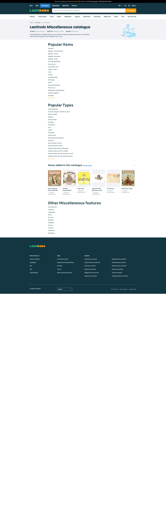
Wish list (66, 6)
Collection (55, 6)
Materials (51, 220)
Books (59, 16)
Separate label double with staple (58, 148)
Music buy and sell (117, 269)
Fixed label (51, 125)
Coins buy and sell (90, 266)
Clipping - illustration (54, 56)
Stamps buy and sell (91, 259)
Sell (37, 6)
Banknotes (86, 16)
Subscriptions (34, 272)
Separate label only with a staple (58, 151)
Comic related (52, 119)
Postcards (97, 16)
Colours (50, 225)
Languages (51, 212)
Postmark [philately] (54, 85)
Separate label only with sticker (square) (60, 156)
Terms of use (114, 289)
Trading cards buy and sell (120, 276)
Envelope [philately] (54, 61)
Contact (59, 266)
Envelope (51, 122)
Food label (51, 132)
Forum (74, 6)
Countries (51, 209)
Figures (77, 16)
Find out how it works (105, 1)
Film (122, 16)
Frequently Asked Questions (65, 262)
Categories (51, 233)
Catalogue (45, 6)
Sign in (134, 5)
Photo (50, 82)
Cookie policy (132, 289)
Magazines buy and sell (92, 272)
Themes (50, 228)
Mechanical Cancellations (56, 138)
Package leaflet (53, 77)
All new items (87, 165)
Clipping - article (53, 54)
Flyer (49, 127)
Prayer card (51, 88)
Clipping (50, 117)
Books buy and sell (90, 269)
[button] (129, 5)
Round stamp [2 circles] (55, 146)
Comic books (42, 16)
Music (116, 16)
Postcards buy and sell (119, 262)
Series (50, 215)
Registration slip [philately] (56, 90)
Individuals (51, 230)
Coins (52, 16)
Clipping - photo (53, 59)
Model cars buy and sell (119, 266)
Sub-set (50, 217)
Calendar (51, 48)
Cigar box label (52, 114)
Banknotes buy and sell (119, 259)
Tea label (50, 95)
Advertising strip (53, 109)
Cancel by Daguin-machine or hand (59, 112)
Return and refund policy (64, 272)
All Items (50, 98)
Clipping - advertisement (55, 51)
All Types (51, 158)
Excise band (51, 64)
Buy (31, 6)
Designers (51, 222)
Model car (51, 140)
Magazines (67, 16)
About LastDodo (35, 259)
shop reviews (94, 1)
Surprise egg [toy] (53, 93)
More (60, 36)
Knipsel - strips (52, 69)
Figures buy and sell (91, 276)
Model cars (107, 16)
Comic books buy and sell (92, 262)
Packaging (51, 80)
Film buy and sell (117, 272)
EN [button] (119, 5)
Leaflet (50, 75)
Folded (50, 130)
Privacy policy (123, 289)
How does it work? (62, 259)
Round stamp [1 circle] (55, 143)
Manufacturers (52, 207)
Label (49, 72)
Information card (53, 67)
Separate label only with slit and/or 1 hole (60, 153)
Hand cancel (52, 135)
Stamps (32, 16)
